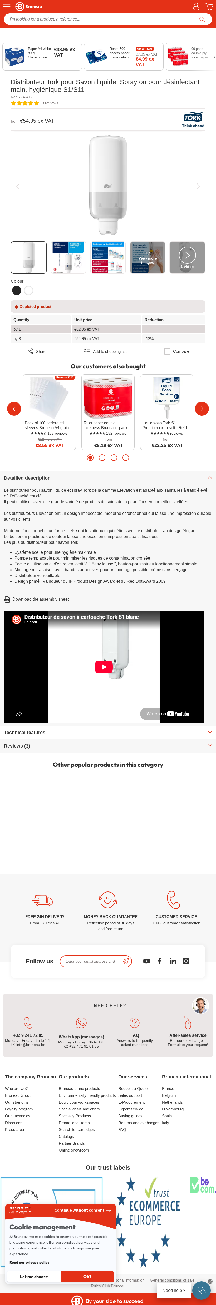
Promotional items (74, 1122)
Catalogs (66, 1136)
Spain (167, 1116)
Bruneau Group (18, 1095)
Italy (165, 1122)
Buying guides (130, 1116)
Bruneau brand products (79, 1088)
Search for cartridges (77, 1129)
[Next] (198, 186)
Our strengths (17, 1102)
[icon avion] (125, 961)
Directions (13, 1122)
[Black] (16, 290)
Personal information (126, 1280)
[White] (28, 290)
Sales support (130, 1095)
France (168, 1088)
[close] (210, 1281)
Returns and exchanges (138, 1122)
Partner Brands (72, 1143)
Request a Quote (133, 1088)
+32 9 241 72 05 (28, 1035)
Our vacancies (17, 1116)
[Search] (202, 19)
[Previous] (18, 186)
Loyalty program (19, 1109)
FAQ (122, 1129)
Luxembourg (173, 1109)
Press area (14, 1129)
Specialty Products (75, 1116)
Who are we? (16, 1088)
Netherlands (172, 1102)
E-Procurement (131, 1102)
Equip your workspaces (79, 1102)
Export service (130, 1109)
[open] (201, 1290)
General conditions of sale (172, 1280)
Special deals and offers (79, 1109)
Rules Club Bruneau (108, 1286)
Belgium (169, 1095)
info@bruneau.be (30, 1045)
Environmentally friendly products (87, 1095)
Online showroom (74, 1150)
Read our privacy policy (29, 1262)
